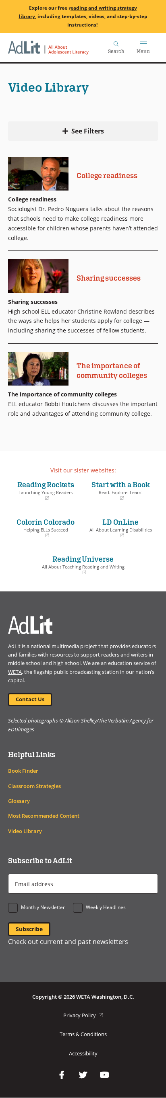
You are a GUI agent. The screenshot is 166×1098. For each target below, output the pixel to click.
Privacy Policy (83, 1015)
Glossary (19, 801)
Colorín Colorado (43, 527)
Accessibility (83, 1053)
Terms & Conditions (83, 1034)
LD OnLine (119, 527)
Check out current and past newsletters (68, 941)
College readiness (107, 175)
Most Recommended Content (43, 816)
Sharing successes (109, 277)
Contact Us (30, 699)
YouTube (104, 1075)
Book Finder (23, 771)
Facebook (62, 1075)
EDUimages (21, 729)
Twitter (83, 1075)
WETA (15, 672)
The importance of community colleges (112, 370)
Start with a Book (118, 490)
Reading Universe (68, 564)
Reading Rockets (43, 490)
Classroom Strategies (34, 786)
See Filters (87, 131)
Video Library (25, 831)
